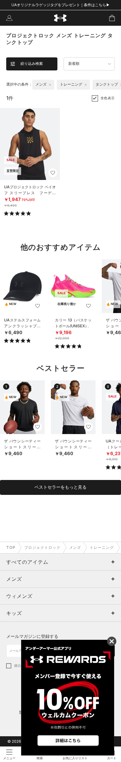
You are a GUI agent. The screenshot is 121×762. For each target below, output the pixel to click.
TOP (11, 547)
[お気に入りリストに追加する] (52, 172)
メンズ (75, 547)
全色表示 (108, 98)
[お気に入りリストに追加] (37, 306)
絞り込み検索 (31, 63)
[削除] (50, 85)
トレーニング (102, 547)
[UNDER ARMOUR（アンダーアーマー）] (60, 18)
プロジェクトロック (42, 547)
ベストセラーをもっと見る (60, 487)
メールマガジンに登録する (32, 636)
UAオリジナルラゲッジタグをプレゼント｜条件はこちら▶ (60, 4)
